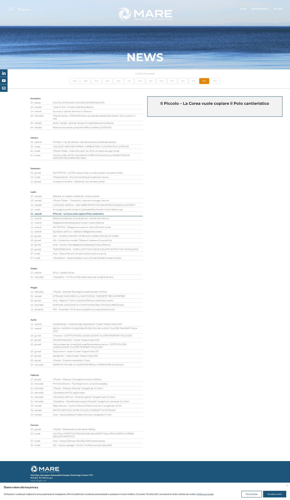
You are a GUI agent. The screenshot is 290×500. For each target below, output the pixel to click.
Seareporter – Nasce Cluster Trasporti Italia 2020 (75, 355)
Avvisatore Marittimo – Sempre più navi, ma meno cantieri (79, 181)
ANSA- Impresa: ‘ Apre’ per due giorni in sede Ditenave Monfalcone (83, 123)
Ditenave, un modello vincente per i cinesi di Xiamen (76, 196)
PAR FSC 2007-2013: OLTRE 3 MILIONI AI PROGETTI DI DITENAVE (84, 410)
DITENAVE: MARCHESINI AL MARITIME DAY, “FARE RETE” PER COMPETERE (89, 296)
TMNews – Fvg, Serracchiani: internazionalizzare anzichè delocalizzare (84, 142)
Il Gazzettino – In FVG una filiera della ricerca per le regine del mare (83, 277)
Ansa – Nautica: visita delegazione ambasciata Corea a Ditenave (81, 244)
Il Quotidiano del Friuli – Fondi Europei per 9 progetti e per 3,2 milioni (84, 397)
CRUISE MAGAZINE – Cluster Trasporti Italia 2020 (76, 340)
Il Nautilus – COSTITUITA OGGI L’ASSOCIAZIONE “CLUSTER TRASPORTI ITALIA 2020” (92, 335)
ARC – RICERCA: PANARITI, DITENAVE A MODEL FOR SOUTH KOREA (86, 236)
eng (280, 9)
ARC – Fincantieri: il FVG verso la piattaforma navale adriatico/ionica (84, 309)
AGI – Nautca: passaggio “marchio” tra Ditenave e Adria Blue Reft (82, 445)
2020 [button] (140, 81)
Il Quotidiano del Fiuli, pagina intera (69, 392)
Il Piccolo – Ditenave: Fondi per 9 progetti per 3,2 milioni (78, 388)
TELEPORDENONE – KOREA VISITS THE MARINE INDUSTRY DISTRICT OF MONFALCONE (95, 249)
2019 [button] (151, 81)
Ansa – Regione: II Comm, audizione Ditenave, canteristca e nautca (83, 300)
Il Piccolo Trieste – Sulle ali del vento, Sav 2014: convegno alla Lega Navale (86, 151)
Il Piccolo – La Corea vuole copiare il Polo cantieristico (78, 213)
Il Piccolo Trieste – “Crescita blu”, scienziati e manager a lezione (81, 200)
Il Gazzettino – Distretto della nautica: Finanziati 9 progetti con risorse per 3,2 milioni (91, 401)
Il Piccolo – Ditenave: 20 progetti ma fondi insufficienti (77, 379)
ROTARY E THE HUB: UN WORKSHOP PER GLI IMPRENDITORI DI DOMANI (88, 364)
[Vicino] (287, 485)
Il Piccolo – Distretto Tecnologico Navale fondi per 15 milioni (80, 291)
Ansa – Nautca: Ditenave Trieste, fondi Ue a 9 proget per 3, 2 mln (82, 414)
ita (275, 9)
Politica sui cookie (205, 494)
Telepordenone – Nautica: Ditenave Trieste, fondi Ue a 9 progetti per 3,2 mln (87, 405)
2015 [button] (193, 81)
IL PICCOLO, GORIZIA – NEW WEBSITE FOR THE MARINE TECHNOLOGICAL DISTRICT (94, 205)
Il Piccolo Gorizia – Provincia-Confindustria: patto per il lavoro (81, 177)
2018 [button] (161, 81)
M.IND (243, 9)
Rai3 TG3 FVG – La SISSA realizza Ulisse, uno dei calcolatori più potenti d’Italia (88, 172)
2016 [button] (183, 81)
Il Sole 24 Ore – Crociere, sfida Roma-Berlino (73, 107)
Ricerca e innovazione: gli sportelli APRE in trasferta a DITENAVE (82, 127)
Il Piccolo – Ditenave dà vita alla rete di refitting (74, 429)
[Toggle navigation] (10, 9)
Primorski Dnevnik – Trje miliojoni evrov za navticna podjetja (80, 383)
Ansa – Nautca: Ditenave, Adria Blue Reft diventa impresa (79, 441)
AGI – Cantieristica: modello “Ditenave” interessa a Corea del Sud (82, 240)
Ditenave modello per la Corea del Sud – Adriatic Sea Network (81, 218)
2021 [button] (129, 81)
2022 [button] (118, 81)
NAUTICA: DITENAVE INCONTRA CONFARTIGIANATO (79, 102)
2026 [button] (75, 81)
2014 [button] (204, 81)
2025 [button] (85, 81)
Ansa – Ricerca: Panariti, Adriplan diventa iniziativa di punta (79, 253)
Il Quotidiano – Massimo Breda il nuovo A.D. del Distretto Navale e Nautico (87, 258)
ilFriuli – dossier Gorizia (63, 272)
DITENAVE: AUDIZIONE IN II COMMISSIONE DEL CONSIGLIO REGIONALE (88, 305)
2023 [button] (107, 81)
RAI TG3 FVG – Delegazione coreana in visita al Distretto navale (82, 227)
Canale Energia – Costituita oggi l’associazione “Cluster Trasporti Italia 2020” (87, 324)
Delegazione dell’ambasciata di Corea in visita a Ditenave (78, 222)
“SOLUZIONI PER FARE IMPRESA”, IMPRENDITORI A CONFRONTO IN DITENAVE (91, 146)
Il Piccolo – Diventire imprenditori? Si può (71, 360)
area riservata (259, 9)
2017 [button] (172, 81)
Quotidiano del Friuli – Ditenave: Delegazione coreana (77, 231)
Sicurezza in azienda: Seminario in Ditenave (72, 111)
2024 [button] (96, 81)
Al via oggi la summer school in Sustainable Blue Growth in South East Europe (88, 209)
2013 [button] (215, 81)
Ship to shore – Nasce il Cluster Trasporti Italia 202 (76, 351)
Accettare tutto (274, 494)
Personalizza (252, 494)
